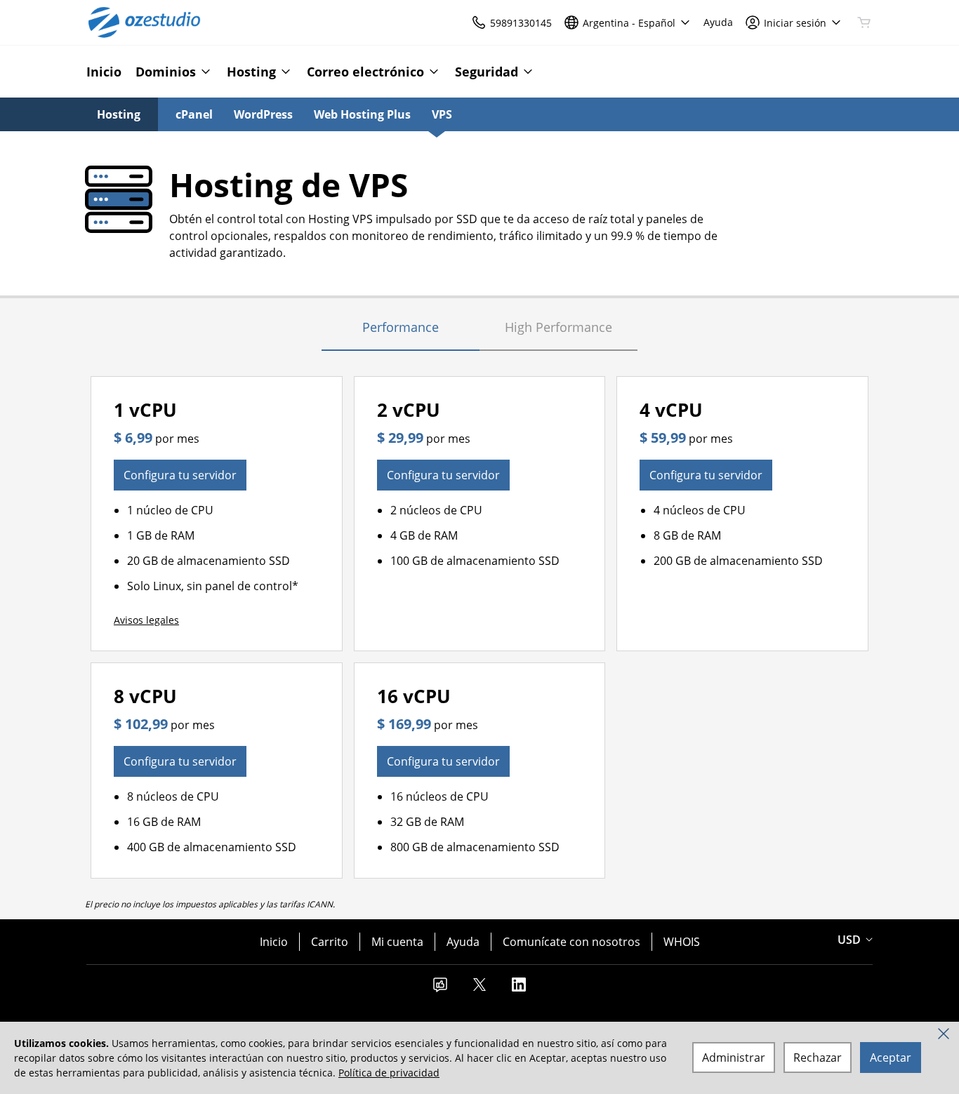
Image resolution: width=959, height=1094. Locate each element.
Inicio (274, 941)
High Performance (558, 327)
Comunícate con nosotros (571, 941)
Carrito (329, 941)
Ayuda (463, 941)
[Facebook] (440, 988)
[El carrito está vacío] (864, 22)
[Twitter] (479, 988)
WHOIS (681, 941)
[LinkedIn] (518, 988)
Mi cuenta (397, 941)
